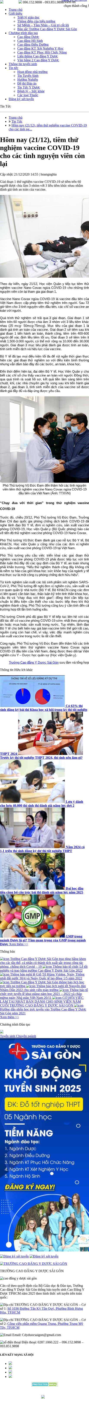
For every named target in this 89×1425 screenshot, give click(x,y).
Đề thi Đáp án (27, 83)
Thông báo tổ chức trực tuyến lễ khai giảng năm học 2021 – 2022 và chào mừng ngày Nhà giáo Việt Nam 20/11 (44, 994)
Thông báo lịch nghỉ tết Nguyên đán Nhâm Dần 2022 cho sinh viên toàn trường (43, 988)
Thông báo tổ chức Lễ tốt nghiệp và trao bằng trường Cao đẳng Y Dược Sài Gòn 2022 (43, 968)
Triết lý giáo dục (28, 17)
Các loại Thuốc (27, 95)
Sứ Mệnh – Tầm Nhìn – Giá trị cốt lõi (43, 25)
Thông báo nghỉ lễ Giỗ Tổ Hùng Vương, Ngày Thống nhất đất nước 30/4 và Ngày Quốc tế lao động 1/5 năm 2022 (42, 976)
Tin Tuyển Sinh (27, 75)
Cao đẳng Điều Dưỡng (33, 44)
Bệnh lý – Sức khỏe (30, 91)
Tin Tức (16, 121)
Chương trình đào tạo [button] (23, 33)
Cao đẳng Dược (28, 37)
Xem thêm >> (18, 944)
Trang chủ (15, 9)
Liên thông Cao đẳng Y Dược (37, 56)
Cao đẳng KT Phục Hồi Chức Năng (42, 52)
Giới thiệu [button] (15, 13)
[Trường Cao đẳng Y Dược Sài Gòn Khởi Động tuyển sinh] (44, 1145)
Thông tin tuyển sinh (23, 64)
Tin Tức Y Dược (28, 87)
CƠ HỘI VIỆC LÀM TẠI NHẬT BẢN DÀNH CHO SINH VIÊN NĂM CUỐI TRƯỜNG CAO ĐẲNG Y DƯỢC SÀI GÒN (42, 1001)
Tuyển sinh (8, 1036)
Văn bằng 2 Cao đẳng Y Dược (38, 60)
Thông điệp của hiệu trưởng (36, 21)
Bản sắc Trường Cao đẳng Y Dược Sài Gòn (47, 29)
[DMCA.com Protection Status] (44, 1385)
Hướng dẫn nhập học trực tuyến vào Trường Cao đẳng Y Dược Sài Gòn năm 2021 (43, 1011)
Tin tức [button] (13, 68)
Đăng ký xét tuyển (21, 99)
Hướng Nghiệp (27, 79)
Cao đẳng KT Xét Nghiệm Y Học (40, 48)
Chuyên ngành (26, 1036)
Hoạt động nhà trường (32, 72)
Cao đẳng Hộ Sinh (30, 41)
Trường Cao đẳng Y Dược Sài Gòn (34, 662)
